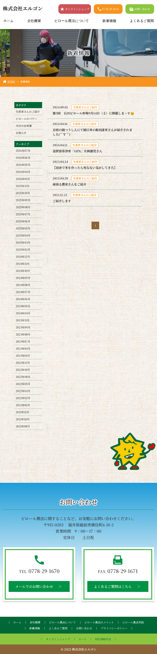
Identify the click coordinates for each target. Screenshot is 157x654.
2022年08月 (23, 377)
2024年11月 (22, 264)
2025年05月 (23, 228)
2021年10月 (22, 419)
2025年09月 (23, 200)
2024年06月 (23, 299)
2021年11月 (22, 412)
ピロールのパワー (26, 119)
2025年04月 (23, 235)
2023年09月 (23, 327)
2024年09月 (23, 278)
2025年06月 (23, 221)
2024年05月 (23, 306)
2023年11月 (22, 320)
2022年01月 (23, 405)
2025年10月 (23, 193)
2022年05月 (23, 384)
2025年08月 (23, 207)
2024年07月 (23, 292)
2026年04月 (23, 172)
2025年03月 (23, 242)
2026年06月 (23, 158)
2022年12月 (23, 363)
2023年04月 (23, 348)
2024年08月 (23, 285)
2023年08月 (23, 334)
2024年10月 (23, 271)
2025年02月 (23, 249)
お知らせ (21, 133)
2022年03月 (23, 391)
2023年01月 (23, 355)
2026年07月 (23, 150)
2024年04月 (23, 313)
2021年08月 (23, 426)
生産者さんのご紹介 (28, 111)
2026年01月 (23, 179)
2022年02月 (23, 398)
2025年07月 (23, 214)
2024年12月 (23, 257)
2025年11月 (22, 186)
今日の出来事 (24, 126)
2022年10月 (23, 370)
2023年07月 (23, 341)
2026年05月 (23, 165)
